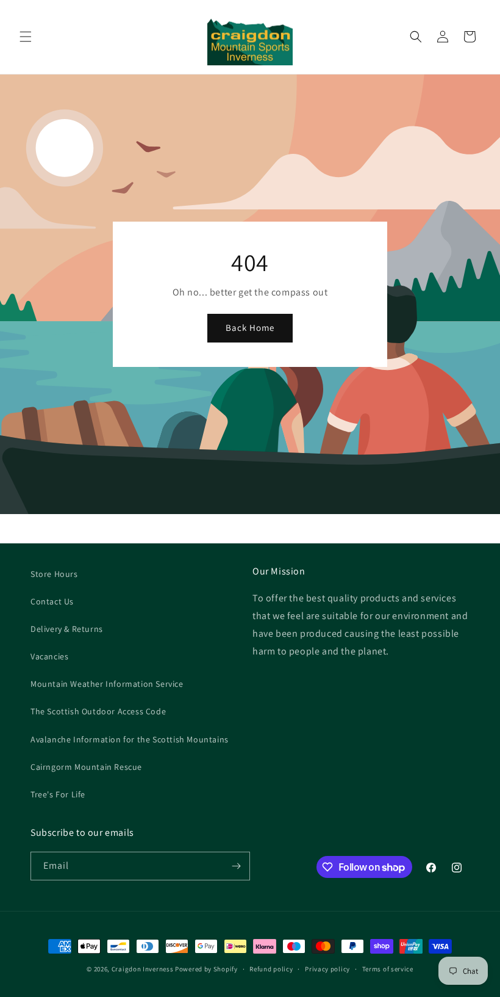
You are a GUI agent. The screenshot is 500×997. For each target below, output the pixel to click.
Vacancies (49, 656)
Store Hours (54, 573)
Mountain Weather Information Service (107, 683)
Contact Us (52, 601)
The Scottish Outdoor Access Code (98, 711)
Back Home (250, 327)
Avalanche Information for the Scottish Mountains (129, 739)
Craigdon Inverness (143, 969)
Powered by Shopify (206, 969)
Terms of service (387, 969)
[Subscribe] (236, 866)
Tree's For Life (57, 794)
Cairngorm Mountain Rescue (86, 766)
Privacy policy (327, 969)
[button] (25, 36)
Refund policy (271, 969)
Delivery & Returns (66, 628)
